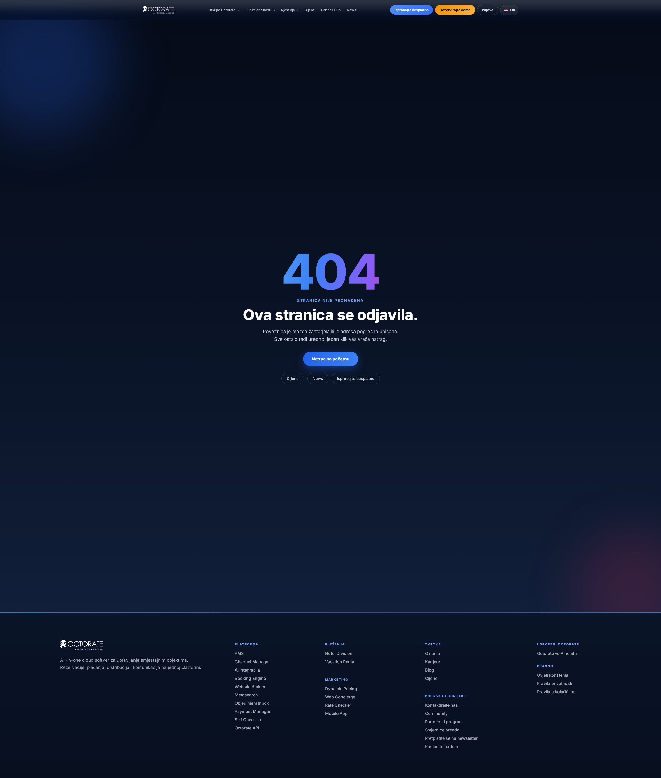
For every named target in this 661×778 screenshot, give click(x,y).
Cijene (310, 10)
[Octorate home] (158, 10)
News (351, 10)
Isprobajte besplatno (412, 10)
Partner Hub (331, 10)
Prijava (487, 10)
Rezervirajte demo (455, 10)
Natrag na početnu (330, 358)
